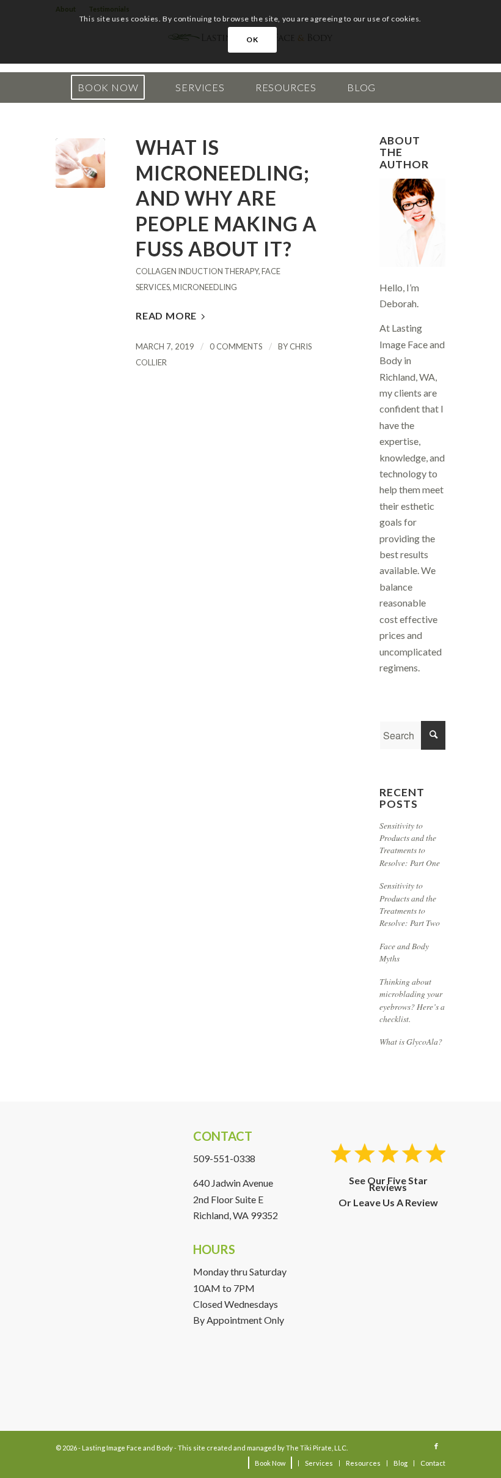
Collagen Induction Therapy (197, 271)
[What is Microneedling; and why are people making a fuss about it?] (80, 163)
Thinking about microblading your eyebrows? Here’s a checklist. (412, 1000)
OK (252, 39)
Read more (166, 315)
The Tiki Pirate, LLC (316, 1448)
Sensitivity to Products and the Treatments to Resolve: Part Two (409, 903)
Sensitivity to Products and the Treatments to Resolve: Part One (409, 843)
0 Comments (236, 346)
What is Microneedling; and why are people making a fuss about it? (226, 198)
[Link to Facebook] (436, 1446)
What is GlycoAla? (410, 1041)
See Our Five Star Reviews (388, 1183)
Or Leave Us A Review (388, 1202)
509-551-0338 (224, 1158)
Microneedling (205, 287)
